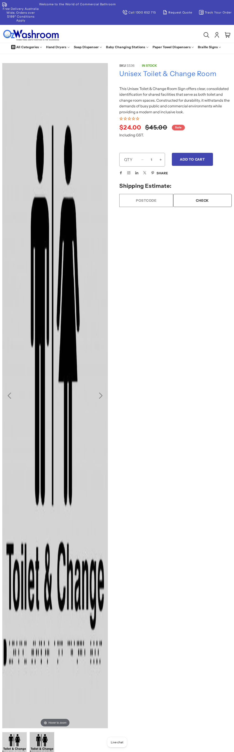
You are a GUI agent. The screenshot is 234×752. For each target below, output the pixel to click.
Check (202, 200)
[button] (27, 47)
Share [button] (162, 173)
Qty (128, 159)
